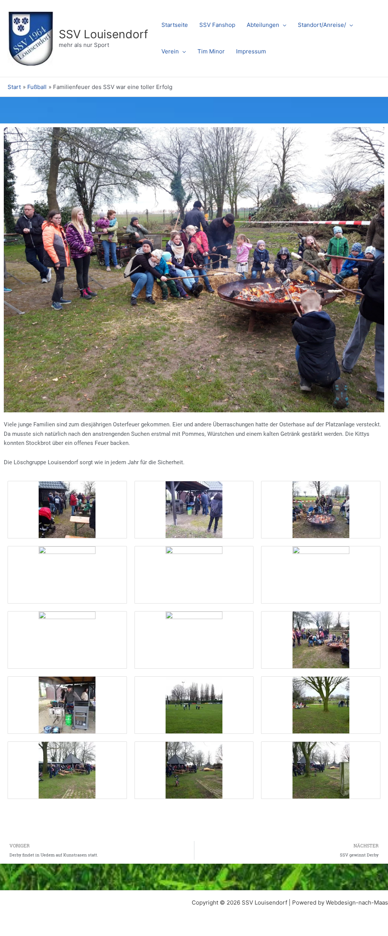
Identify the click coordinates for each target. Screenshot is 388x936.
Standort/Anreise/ (322, 24)
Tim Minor (211, 51)
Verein (170, 51)
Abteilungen (263, 24)
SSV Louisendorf (103, 34)
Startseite (174, 24)
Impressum (251, 51)
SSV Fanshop (217, 24)
